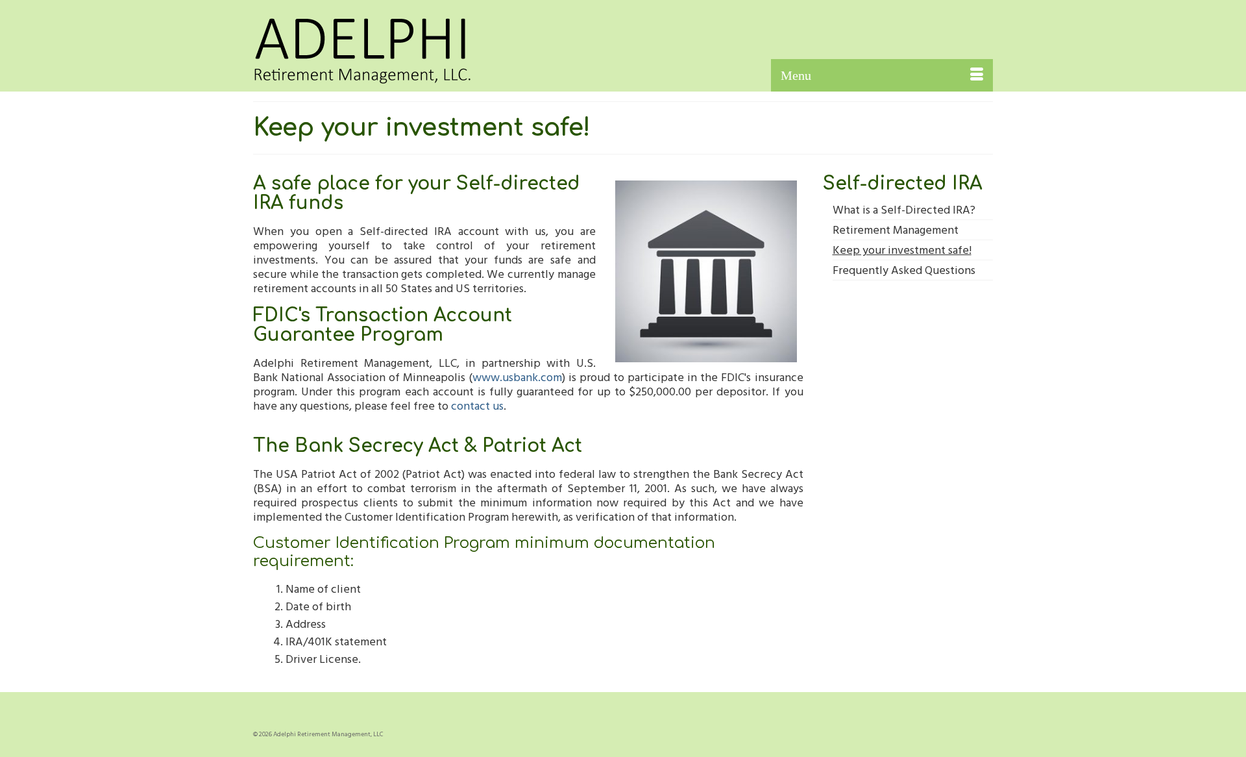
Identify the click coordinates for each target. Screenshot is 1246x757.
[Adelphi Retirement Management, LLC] (370, 46)
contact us (477, 405)
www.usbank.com (517, 377)
